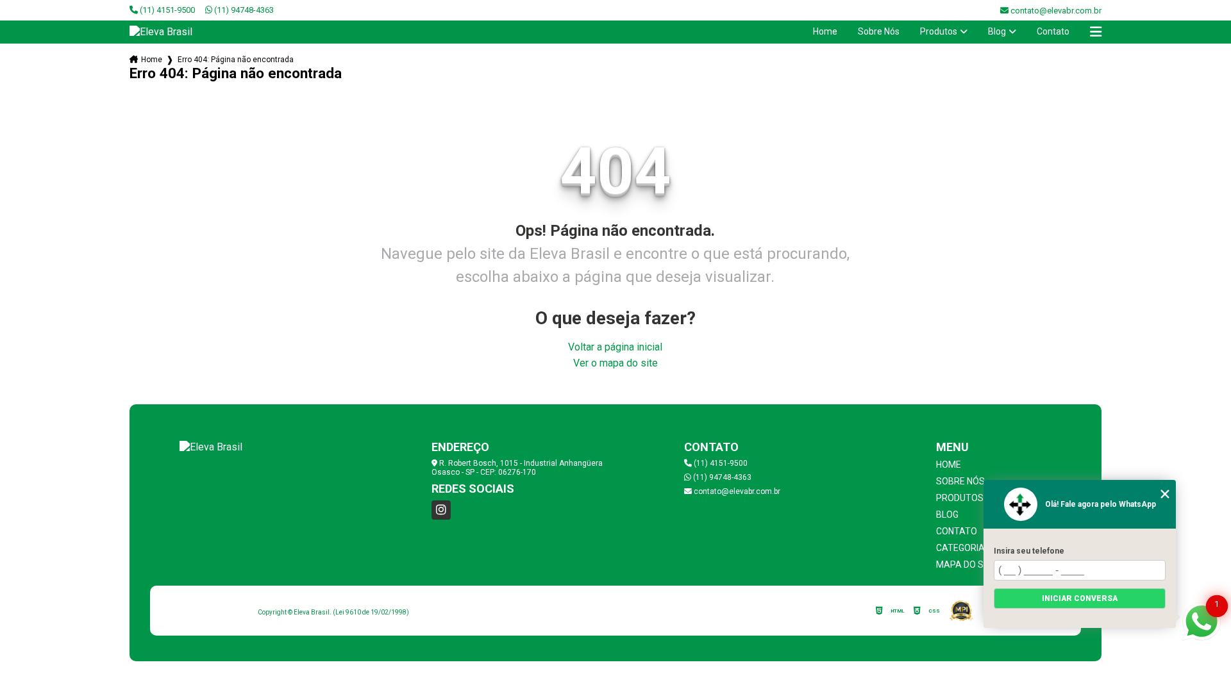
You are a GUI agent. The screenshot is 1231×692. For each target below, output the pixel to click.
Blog (997, 31)
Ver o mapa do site (615, 363)
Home (825, 31)
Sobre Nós (879, 31)
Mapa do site (966, 564)
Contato (1053, 31)
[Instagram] (441, 510)
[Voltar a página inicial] (161, 32)
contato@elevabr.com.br (736, 491)
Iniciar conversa (1080, 598)
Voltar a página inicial (615, 347)
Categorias (963, 548)
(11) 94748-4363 (243, 10)
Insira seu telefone (1029, 551)
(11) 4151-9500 (166, 10)
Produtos (938, 31)
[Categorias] (1095, 32)
